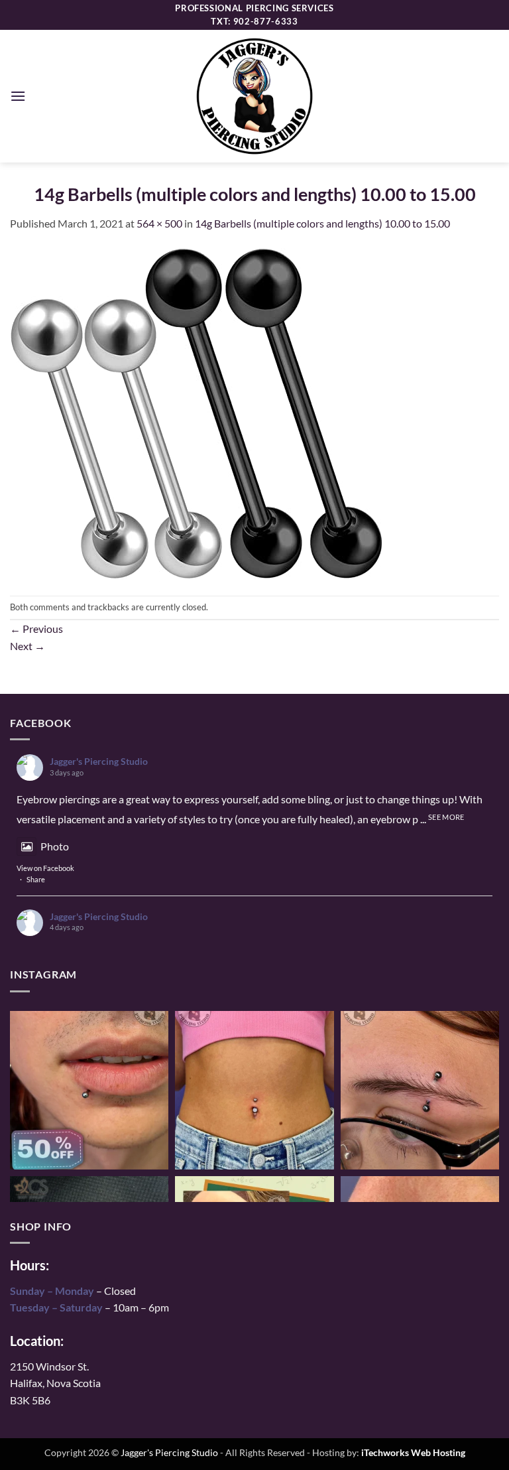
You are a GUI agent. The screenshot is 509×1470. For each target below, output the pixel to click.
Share (36, 879)
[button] (18, 96)
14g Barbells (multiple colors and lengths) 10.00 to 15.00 (322, 223)
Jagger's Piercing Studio (99, 761)
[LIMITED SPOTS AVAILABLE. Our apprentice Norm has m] (89, 1090)
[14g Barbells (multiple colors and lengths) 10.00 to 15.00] (197, 412)
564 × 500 (159, 223)
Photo (54, 846)
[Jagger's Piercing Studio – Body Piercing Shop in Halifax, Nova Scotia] (254, 96)
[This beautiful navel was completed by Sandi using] (254, 1090)
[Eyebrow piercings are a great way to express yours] (420, 1090)
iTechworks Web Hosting (413, 1452)
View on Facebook (45, 868)
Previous (36, 628)
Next (27, 645)
